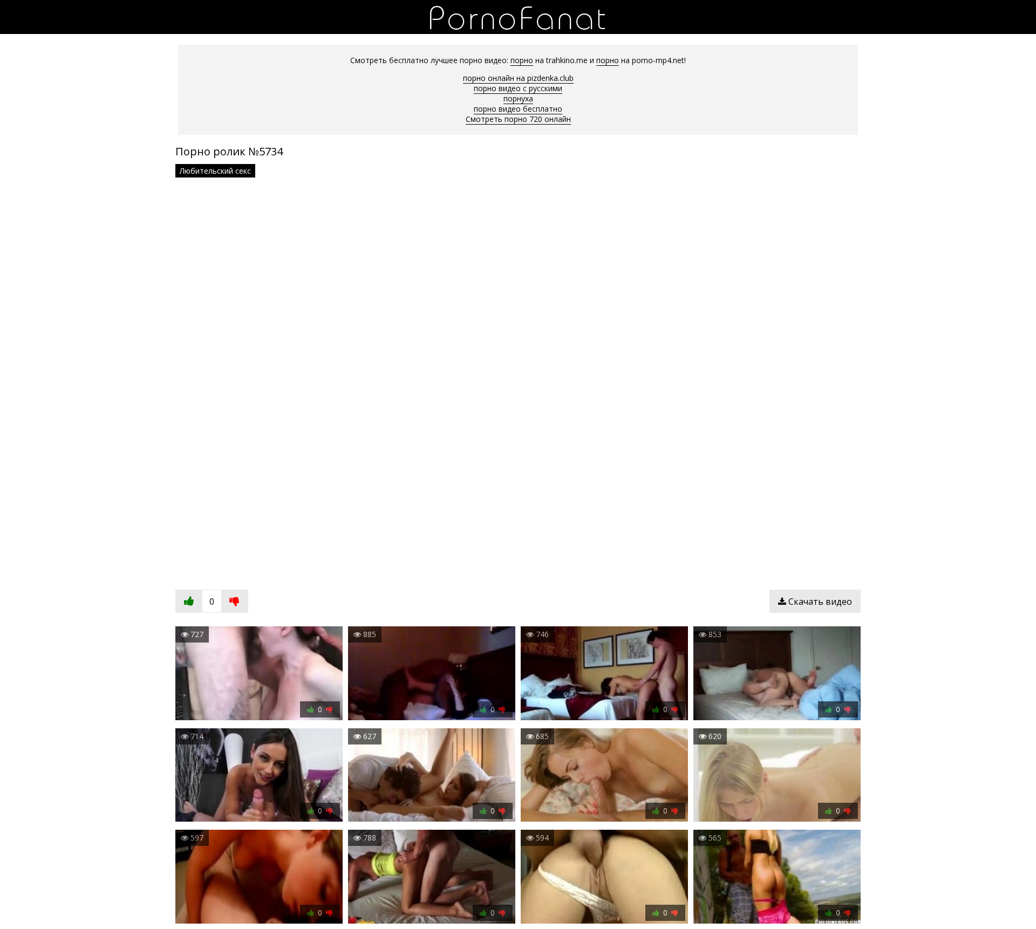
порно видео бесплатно (518, 109)
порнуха (518, 98)
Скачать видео (819, 601)
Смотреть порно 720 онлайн (518, 119)
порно (521, 60)
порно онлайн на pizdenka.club (518, 78)
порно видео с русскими (518, 88)
